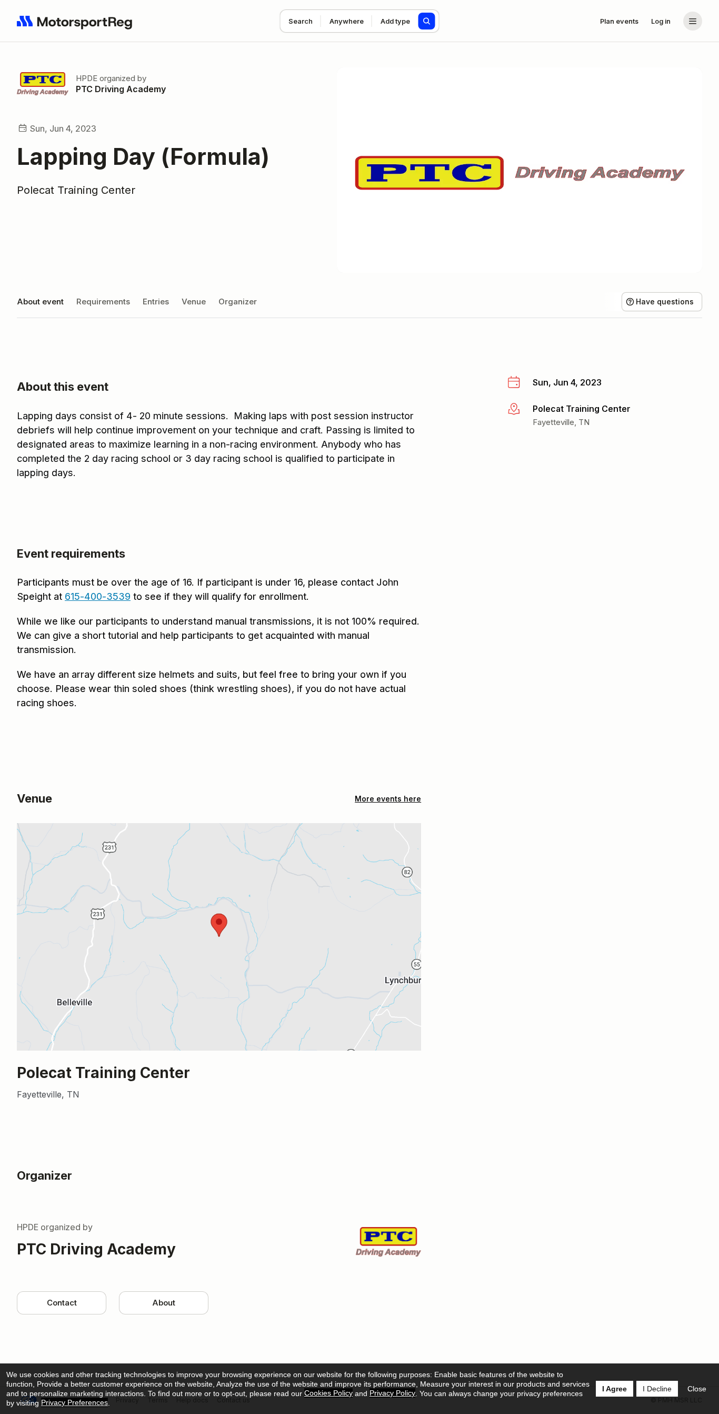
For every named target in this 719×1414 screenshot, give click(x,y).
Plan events (619, 21)
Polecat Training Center (76, 190)
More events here (388, 798)
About (163, 1303)
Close (696, 1389)
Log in (661, 21)
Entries (156, 301)
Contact (62, 1303)
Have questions (665, 301)
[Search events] (426, 21)
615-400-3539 (98, 596)
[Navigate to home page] (75, 21)
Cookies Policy (328, 1393)
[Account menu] (692, 21)
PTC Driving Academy (121, 89)
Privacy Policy (392, 1393)
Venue (194, 301)
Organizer (237, 301)
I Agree (614, 1389)
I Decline (657, 1389)
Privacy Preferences (74, 1402)
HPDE (86, 78)
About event (40, 301)
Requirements (103, 301)
